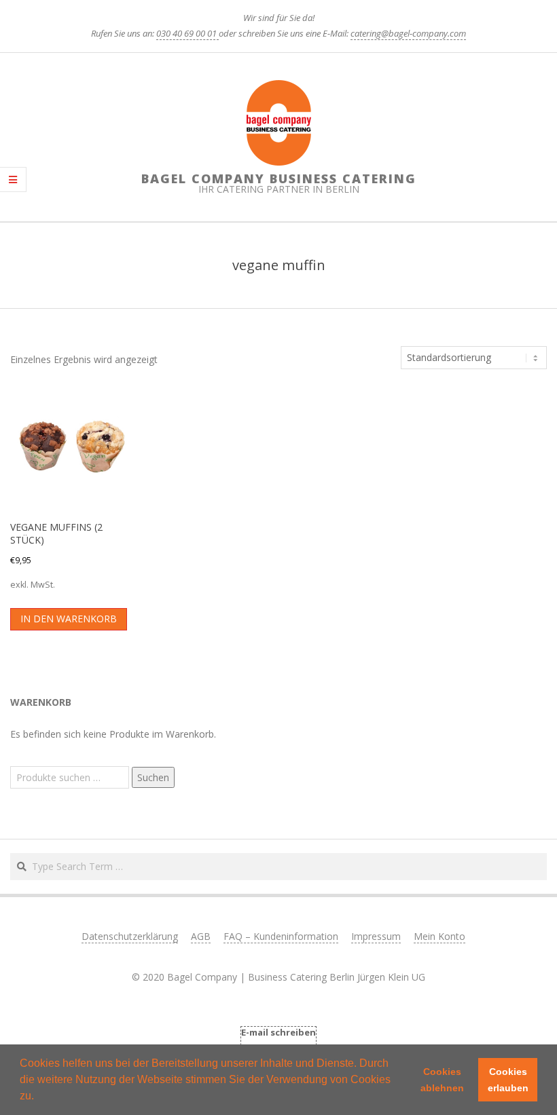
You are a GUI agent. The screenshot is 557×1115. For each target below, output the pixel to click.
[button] (39, 1097)
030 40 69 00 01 (187, 33)
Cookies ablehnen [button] (442, 1079)
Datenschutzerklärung (130, 936)
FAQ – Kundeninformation (280, 936)
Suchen (153, 777)
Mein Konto (439, 936)
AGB (201, 936)
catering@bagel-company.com (408, 33)
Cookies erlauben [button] (508, 1079)
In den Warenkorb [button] (68, 618)
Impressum (376, 936)
